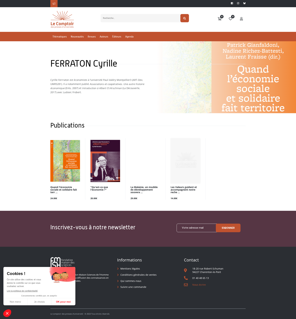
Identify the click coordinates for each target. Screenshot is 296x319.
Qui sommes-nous (130, 281)
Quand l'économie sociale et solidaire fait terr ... (63, 190)
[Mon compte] (241, 19)
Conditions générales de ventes (138, 274)
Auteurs (104, 36)
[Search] (184, 18)
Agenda (129, 36)
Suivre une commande (133, 287)
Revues (92, 36)
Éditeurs (116, 36)
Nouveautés (77, 36)
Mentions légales (130, 268)
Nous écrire (199, 284)
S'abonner (228, 228)
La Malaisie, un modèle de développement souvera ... (144, 190)
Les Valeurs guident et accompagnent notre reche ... (184, 190)
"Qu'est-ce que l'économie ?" (99, 188)
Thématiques (59, 36)
